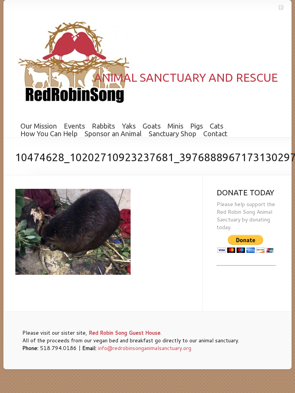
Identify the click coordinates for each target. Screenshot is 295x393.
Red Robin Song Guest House (125, 333)
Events (74, 126)
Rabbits (103, 126)
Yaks (129, 126)
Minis (175, 126)
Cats (216, 126)
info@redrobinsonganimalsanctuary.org (144, 348)
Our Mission (38, 126)
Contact (215, 133)
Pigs (196, 126)
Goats (152, 126)
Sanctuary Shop (172, 133)
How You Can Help (49, 133)
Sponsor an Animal (113, 133)
